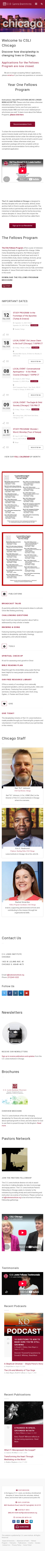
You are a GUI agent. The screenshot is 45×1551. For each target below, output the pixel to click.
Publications (22, 1543)
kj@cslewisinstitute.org (15, 975)
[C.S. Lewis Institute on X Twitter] (4, 993)
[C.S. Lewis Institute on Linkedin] (21, 993)
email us (10, 75)
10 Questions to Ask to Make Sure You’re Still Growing (27, 1342)
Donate (37, 1543)
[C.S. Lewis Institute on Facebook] (9, 993)
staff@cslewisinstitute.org (28, 1513)
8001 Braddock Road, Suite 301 (15, 1505)
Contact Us (6, 1545)
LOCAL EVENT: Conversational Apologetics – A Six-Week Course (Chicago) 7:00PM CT (26, 372)
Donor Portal (27, 1545)
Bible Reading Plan (12, 665)
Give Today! (8, 713)
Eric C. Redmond (22, 848)
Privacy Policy (16, 1545)
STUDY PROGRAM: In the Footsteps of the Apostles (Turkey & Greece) (25, 315)
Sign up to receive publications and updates (18, 1056)
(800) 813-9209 (13, 1513)
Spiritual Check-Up (12, 656)
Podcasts (13, 1543)
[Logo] (17, 4)
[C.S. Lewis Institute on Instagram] (15, 993)
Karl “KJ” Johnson (22, 788)
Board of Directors (8, 1541)
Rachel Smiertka (22, 902)
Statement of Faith (23, 1541)
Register (35, 361)
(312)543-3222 (13, 977)
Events (30, 1543)
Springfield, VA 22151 (33, 1505)
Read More (33, 1355)
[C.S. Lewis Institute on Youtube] (26, 993)
